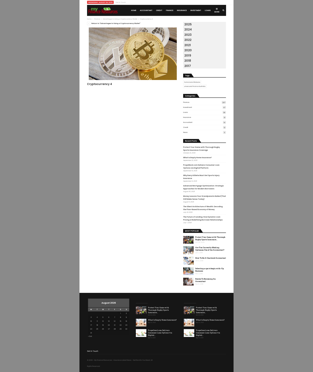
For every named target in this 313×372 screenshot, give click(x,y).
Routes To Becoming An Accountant (205, 280)
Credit (159, 10)
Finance (169, 10)
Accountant (146, 10)
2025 (188, 24)
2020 (188, 50)
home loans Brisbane (192, 82)
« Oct (90, 336)
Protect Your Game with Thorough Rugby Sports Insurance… (210, 238)
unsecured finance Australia (194, 86)
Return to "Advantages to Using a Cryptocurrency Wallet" (115, 23)
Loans (208, 10)
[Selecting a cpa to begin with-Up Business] (188, 271)
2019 (187, 55)
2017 (187, 66)
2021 (187, 45)
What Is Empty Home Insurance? (197, 157)
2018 (187, 60)
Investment (195, 10)
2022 (187, 40)
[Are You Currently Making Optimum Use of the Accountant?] (188, 250)
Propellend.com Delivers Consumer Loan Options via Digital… (160, 332)
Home (133, 10)
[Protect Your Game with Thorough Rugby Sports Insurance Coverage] (188, 240)
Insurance (182, 10)
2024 (188, 29)
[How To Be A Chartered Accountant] (188, 261)
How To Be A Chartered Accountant (210, 258)
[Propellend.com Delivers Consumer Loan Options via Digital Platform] (141, 333)
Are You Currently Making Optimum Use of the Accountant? (209, 248)
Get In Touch (121, 2)
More (216, 12)
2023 (188, 35)
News (185, 132)
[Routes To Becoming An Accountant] (188, 282)
